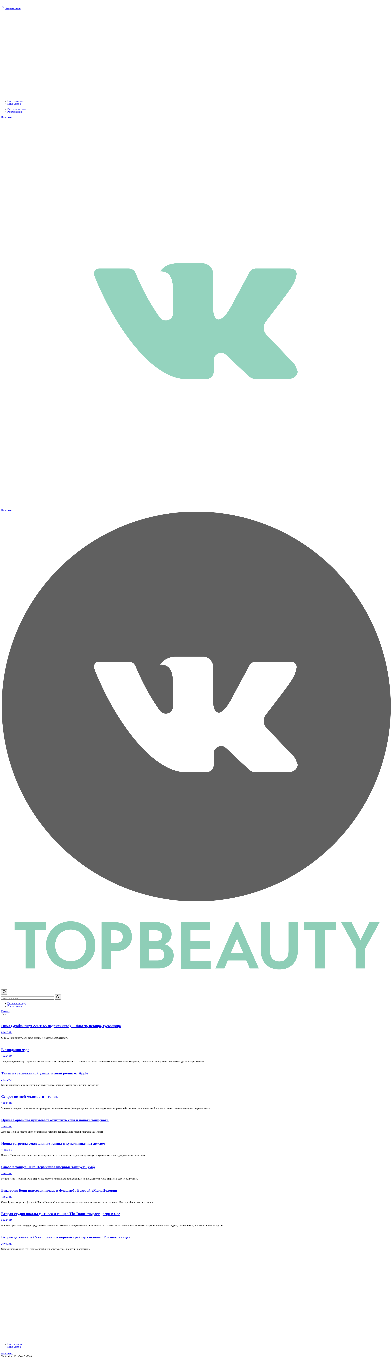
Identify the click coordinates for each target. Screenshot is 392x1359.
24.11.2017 (6, 1079)
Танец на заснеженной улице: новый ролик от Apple (44, 1073)
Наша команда (14, 1344)
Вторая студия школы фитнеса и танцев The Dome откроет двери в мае (60, 1214)
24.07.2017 (6, 1173)
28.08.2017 (6, 1126)
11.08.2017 (6, 1150)
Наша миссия (14, 103)
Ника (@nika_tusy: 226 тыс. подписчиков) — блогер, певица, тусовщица (61, 1026)
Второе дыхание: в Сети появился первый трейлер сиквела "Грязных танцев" (66, 1237)
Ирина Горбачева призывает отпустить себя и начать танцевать (55, 1120)
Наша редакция (15, 101)
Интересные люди (16, 109)
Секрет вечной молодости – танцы (30, 1097)
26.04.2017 (6, 1243)
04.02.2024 (6, 1032)
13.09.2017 (6, 1103)
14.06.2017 (6, 1197)
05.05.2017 (6, 1220)
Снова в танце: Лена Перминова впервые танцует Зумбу (48, 1167)
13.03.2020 (6, 1056)
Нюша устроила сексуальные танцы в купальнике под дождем (53, 1143)
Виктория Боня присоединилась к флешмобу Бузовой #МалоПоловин (59, 1190)
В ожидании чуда (15, 1050)
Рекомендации (15, 111)
